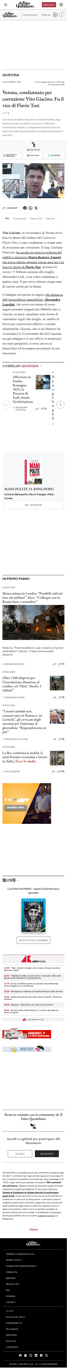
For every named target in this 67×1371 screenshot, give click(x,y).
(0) (45, 408)
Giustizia (10, 75)
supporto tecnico (46, 1215)
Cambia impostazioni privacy (21, 1266)
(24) (62, 771)
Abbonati (49, 4)
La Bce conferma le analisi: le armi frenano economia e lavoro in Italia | (24, 756)
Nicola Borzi (11, 771)
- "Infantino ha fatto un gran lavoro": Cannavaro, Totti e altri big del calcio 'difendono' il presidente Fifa (32, 977)
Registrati (47, 1153)
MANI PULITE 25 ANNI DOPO (29, 489)
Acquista (33, 504)
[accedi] (61, 5)
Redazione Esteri (13, 664)
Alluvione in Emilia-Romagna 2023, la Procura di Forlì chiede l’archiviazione (23, 389)
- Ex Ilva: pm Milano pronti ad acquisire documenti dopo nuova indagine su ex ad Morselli (31, 985)
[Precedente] (6, 405)
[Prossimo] (60, 405)
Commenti (12, 208)
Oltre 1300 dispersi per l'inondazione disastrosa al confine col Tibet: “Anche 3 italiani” (21, 683)
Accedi (20, 1153)
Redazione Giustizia (20, 408)
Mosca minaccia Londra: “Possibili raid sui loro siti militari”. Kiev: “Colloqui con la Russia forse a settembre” (32, 597)
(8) (63, 697)
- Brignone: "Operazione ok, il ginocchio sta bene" (28, 1005)
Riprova (34, 1229)
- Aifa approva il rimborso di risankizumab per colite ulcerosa (33, 991)
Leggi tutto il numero (33, 940)
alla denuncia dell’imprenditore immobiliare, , (32, 299)
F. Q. (6, 113)
